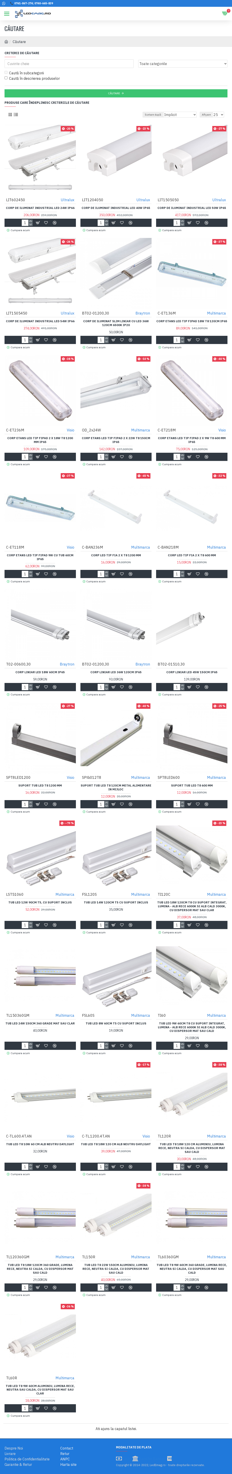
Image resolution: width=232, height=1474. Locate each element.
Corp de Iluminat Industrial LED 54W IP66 (40, 321)
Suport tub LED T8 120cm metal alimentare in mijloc (116, 787)
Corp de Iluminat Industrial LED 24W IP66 (40, 208)
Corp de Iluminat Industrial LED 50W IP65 (191, 208)
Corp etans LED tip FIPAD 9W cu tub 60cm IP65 (40, 557)
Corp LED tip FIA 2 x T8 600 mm (192, 555)
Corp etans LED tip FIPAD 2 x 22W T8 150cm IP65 (116, 440)
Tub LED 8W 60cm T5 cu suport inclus (116, 1023)
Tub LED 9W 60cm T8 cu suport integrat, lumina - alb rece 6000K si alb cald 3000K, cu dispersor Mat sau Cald (192, 1027)
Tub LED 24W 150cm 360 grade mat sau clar (40, 1023)
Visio (70, 430)
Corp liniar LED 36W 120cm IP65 (116, 672)
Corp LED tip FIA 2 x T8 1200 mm (116, 555)
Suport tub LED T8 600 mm (192, 785)
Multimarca (216, 313)
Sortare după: (153, 114)
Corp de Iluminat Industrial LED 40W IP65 (116, 208)
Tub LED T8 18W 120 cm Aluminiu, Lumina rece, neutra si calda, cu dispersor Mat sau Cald (191, 1148)
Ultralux (67, 200)
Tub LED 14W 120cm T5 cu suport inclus (116, 902)
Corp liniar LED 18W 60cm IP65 (40, 672)
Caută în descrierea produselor (34, 78)
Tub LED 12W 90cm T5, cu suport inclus (40, 902)
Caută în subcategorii (26, 73)
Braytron (142, 313)
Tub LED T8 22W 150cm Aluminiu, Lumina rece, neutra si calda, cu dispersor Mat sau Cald (115, 1269)
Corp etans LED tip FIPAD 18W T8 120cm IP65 (191, 321)
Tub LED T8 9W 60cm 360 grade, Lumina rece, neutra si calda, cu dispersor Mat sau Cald (192, 1269)
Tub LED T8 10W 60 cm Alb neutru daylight (40, 1144)
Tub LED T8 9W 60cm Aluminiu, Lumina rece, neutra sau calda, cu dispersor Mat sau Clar (40, 1390)
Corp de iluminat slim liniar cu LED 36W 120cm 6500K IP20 (116, 323)
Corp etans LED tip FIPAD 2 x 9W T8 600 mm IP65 (192, 440)
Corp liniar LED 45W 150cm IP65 (192, 672)
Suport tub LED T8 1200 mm (40, 785)
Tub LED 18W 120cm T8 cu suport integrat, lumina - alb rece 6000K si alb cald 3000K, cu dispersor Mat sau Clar (192, 906)
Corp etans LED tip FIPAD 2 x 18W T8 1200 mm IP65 (40, 440)
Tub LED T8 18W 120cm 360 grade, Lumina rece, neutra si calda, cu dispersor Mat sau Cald (40, 1269)
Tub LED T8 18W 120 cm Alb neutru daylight (116, 1144)
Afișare (206, 114)
